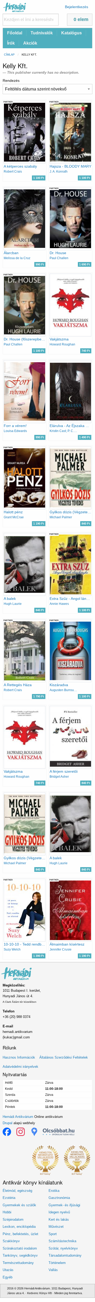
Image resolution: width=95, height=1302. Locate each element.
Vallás (53, 1270)
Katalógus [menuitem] (71, 33)
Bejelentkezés (76, 7)
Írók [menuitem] (11, 43)
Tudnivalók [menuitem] (42, 33)
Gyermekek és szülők (19, 1205)
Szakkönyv (11, 1241)
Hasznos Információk (19, 1057)
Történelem (57, 1263)
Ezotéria (9, 1198)
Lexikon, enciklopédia (19, 1227)
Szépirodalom (13, 1219)
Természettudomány (18, 1263)
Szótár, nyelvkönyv (63, 1248)
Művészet (56, 1227)
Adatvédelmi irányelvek (20, 1067)
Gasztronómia (59, 1198)
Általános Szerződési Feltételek (63, 1057)
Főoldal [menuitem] (14, 33)
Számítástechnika (62, 1241)
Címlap (9, 54)
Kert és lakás (59, 1219)
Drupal (7, 1123)
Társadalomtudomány (65, 1255)
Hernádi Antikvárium (18, 1117)
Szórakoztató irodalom (20, 1248)
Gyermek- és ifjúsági (64, 1205)
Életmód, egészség (17, 1191)
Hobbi (7, 1212)
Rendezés (11, 80)
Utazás (8, 1270)
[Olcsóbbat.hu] (58, 1132)
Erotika (54, 1191)
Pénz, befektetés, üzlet (20, 1234)
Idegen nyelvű (59, 1212)
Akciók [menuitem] (30, 43)
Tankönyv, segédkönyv (20, 1255)
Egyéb (7, 1277)
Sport (53, 1234)
